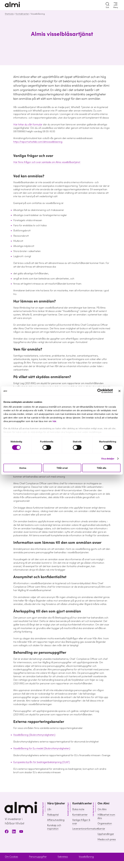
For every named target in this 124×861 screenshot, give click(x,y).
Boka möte (78, 809)
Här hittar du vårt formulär (27, 124)
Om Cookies (11, 856)
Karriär (101, 828)
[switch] (46, 447)
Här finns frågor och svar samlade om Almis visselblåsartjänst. (47, 162)
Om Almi (102, 809)
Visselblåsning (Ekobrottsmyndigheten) (34, 735)
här (54, 421)
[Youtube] (21, 832)
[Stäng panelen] (119, 391)
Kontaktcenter (22, 14)
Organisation (105, 823)
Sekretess (63, 856)
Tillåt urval (62, 468)
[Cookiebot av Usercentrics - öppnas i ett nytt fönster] (99, 391)
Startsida (9, 14)
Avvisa (22, 468)
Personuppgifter (38, 856)
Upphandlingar (106, 834)
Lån (49, 809)
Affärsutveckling (55, 820)
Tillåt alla (101, 468)
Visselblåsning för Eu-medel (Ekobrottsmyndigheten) (41, 748)
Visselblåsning (86, 856)
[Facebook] (6, 832)
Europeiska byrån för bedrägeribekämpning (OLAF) (41, 762)
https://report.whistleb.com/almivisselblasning (37, 142)
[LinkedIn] (14, 832)
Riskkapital (53, 814)
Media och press (107, 839)
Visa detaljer (107, 458)
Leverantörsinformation (85, 828)
